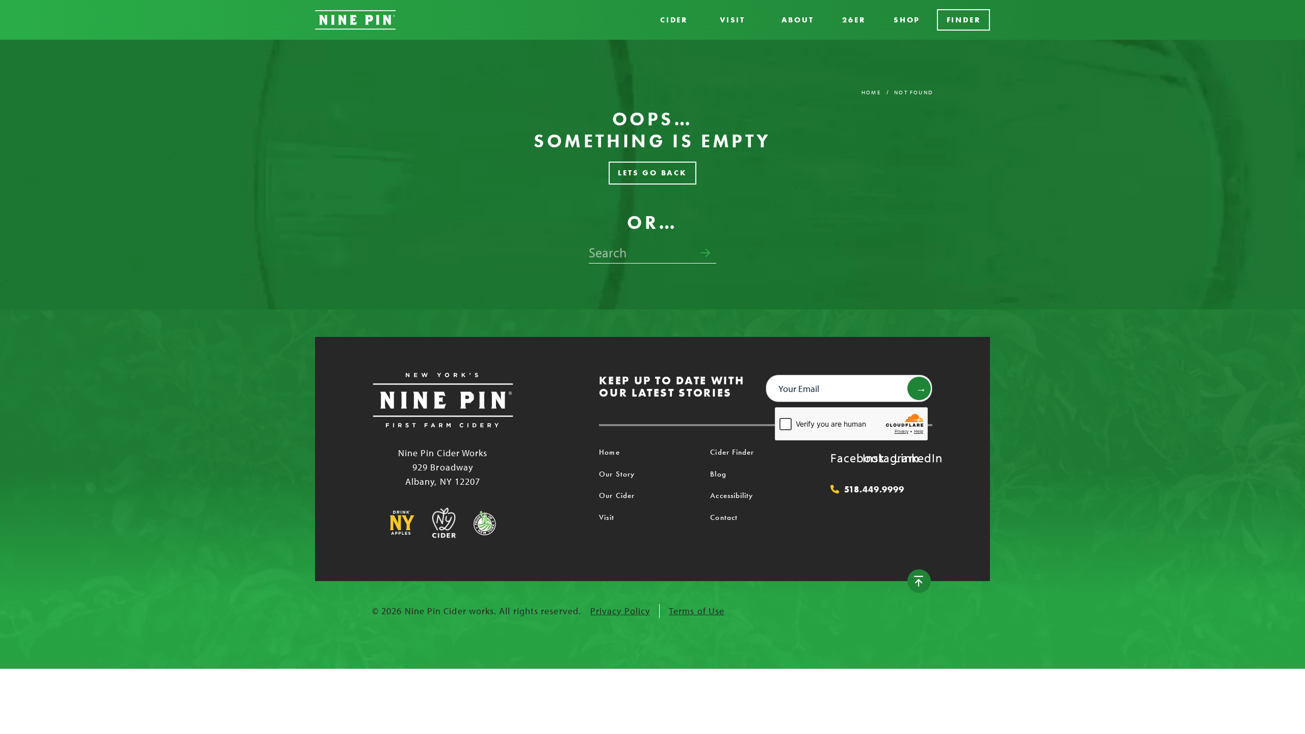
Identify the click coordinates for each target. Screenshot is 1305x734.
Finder (964, 20)
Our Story (617, 474)
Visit (732, 20)
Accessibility (731, 495)
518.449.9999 (874, 489)
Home (871, 92)
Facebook (840, 457)
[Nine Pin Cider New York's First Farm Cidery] (355, 20)
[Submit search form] (705, 253)
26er (853, 20)
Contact (724, 517)
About (797, 20)
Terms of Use (696, 611)
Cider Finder (732, 452)
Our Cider (617, 495)
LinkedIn (904, 457)
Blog (718, 474)
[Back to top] (919, 581)
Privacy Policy (620, 611)
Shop (907, 20)
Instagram (873, 457)
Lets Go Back (652, 173)
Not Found (913, 92)
